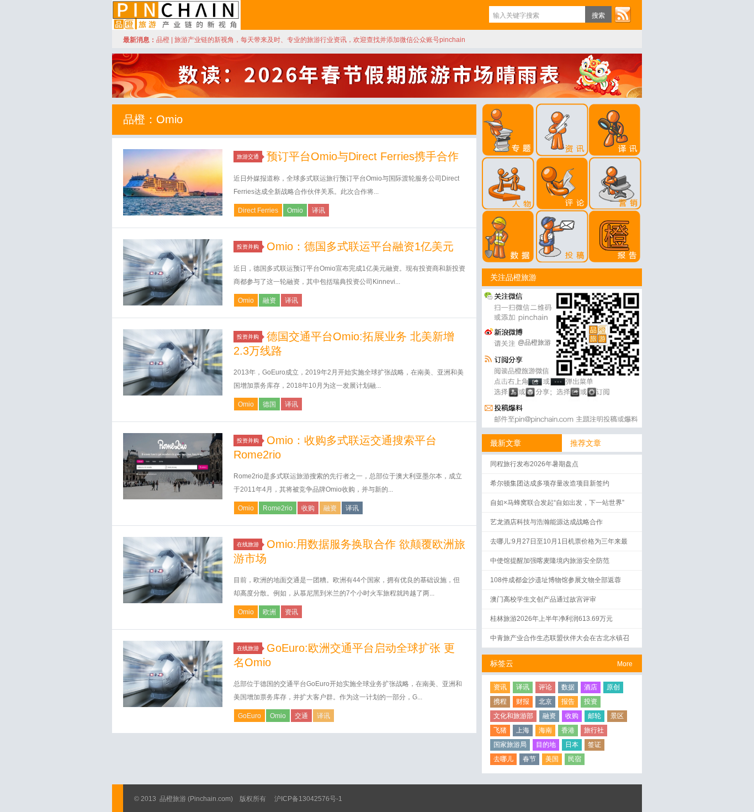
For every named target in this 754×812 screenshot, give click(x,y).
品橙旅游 (176, 15)
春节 (529, 759)
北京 (545, 701)
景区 (617, 716)
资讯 (291, 612)
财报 (522, 701)
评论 (545, 687)
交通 (301, 716)
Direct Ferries (258, 210)
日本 (571, 744)
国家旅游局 (510, 744)
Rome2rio (278, 508)
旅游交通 (248, 157)
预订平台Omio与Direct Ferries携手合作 (363, 156)
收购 (308, 508)
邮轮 (594, 716)
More (625, 664)
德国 (269, 404)
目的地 (546, 744)
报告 (568, 701)
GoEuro (249, 716)
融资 (269, 300)
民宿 (574, 759)
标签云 (501, 663)
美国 (552, 759)
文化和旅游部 (513, 716)
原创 (613, 687)
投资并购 (248, 247)
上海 (522, 730)
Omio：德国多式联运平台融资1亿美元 (360, 246)
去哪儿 (503, 759)
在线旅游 (248, 544)
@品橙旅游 (534, 342)
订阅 (622, 14)
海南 (545, 730)
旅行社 (594, 730)
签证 (594, 744)
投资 (590, 701)
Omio (295, 210)
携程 (500, 701)
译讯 (318, 210)
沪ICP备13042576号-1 (308, 799)
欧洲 (269, 612)
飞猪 (500, 730)
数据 (568, 687)
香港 (568, 730)
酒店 (590, 687)
